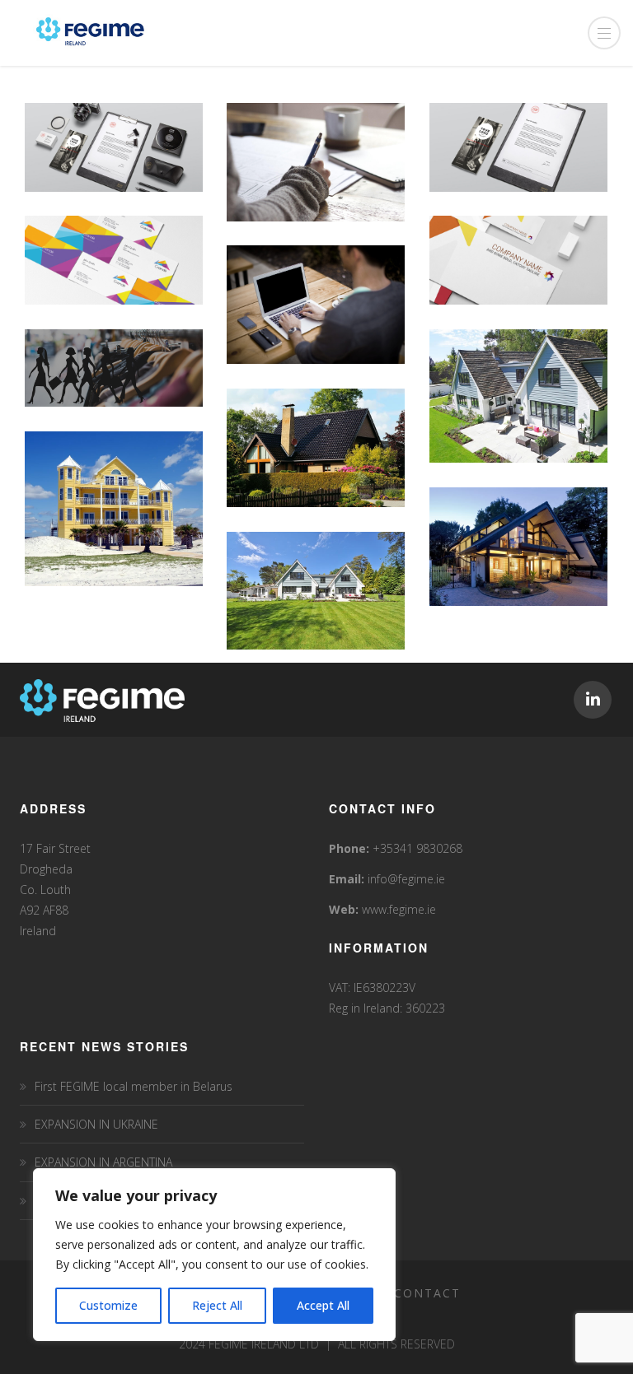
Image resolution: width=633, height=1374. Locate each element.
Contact (427, 1293)
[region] (214, 1254)
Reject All (217, 1305)
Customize (108, 1305)
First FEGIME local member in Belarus (133, 1086)
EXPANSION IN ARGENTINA (103, 1162)
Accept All (323, 1305)
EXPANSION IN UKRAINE (96, 1124)
